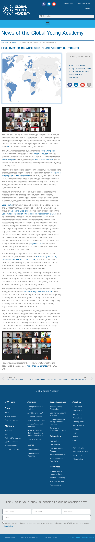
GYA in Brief (77, 407)
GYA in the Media (11, 420)
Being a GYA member (13, 438)
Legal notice (77, 455)
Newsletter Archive (57, 455)
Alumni (7, 434)
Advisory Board (78, 422)
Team (74, 433)
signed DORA (36, 243)
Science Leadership (57, 478)
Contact (87, 8)
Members (8, 431)
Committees (77, 418)
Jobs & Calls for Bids (84, 3)
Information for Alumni (13, 449)
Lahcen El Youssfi (40, 154)
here (8, 146)
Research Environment (36, 420)
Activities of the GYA (35, 413)
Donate (75, 437)
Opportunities (55, 485)
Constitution (77, 410)
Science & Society (34, 417)
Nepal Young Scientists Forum (38, 291)
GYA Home (5, 42)
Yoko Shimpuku (47, 151)
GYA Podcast (55, 445)
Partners (75, 429)
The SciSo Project (57, 481)
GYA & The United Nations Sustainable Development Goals (35, 432)
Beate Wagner (8, 160)
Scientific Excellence (20, 211)
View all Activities (34, 439)
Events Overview (33, 450)
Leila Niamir (7, 205)
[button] (44, 4)
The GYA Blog (10, 416)
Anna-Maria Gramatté (43, 160)
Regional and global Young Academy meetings (57, 421)
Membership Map (11, 446)
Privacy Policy (77, 459)
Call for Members (11, 442)
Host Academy (78, 425)
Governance (77, 414)
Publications (54, 441)
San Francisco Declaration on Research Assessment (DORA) (29, 214)
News (14, 42)
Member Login (68, 3)
